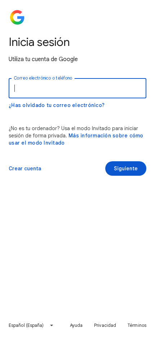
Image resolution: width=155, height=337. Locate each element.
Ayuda (76, 325)
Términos (137, 325)
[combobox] (31, 325)
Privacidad (105, 325)
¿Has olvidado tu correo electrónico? (57, 105)
